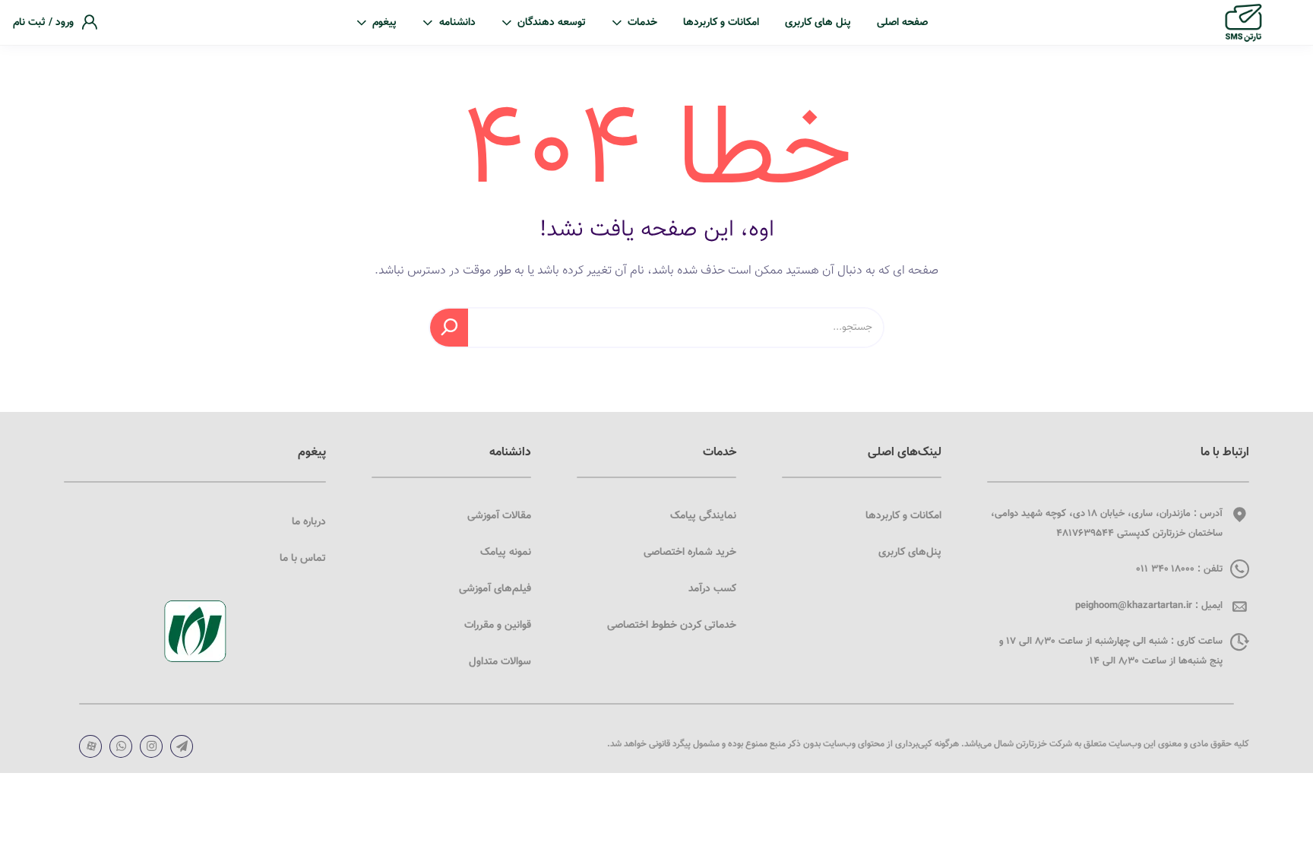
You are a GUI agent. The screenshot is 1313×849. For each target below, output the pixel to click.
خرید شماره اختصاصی (690, 552)
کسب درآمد (712, 589)
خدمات (642, 22)
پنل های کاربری (818, 22)
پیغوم (384, 22)
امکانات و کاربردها (721, 22)
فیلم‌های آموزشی (495, 589)
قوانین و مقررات (497, 625)
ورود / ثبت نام (43, 22)
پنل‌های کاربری (909, 552)
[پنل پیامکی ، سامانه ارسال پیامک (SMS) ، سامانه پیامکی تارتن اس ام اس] (1243, 23)
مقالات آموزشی (499, 516)
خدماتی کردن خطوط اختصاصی (671, 625)
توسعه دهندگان (551, 22)
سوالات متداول (500, 662)
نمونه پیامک (505, 552)
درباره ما (309, 522)
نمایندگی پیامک (703, 516)
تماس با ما (303, 558)
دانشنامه (457, 22)
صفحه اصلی (902, 22)
